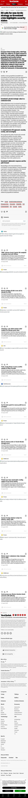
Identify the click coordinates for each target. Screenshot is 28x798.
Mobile (2, 723)
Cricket (2, 748)
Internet (3, 721)
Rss (17, 757)
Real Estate (17, 710)
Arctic (6, 201)
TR (13, 615)
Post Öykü (8, 775)
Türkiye (16, 694)
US (23, 204)
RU (22, 615)
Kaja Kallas (19, 204)
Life (15, 716)
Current (16, 726)
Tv (15, 734)
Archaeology (17, 719)
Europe (12, 10)
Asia (2, 710)
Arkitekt (3, 775)
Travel (15, 732)
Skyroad (22, 773)
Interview (16, 730)
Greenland (12, 204)
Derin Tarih (16, 773)
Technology (4, 716)
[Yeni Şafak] (14, 1)
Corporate (4, 757)
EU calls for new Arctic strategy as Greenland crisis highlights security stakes (21, 10)
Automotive (17, 707)
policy (20, 206)
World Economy (18, 714)
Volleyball (3, 742)
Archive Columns (19, 700)
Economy (17, 704)
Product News (4, 725)
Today (2, 694)
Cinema (16, 723)
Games (2, 719)
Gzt (2, 773)
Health (16, 728)
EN (15, 615)
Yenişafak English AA (5, 22)
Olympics (3, 749)
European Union (5, 204)
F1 (1, 746)
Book (15, 721)
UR (24, 615)
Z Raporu (6, 773)
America (3, 709)
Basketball (3, 740)
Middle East (3, 714)
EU (11, 206)
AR (18, 615)
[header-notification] (26, 1)
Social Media (4, 728)
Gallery (16, 697)
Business (16, 709)
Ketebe (10, 773)
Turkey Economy (18, 712)
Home (2, 10)
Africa (2, 707)
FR (20, 615)
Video (2, 697)
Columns (3, 700)
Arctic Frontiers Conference (16, 201)
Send (24, 221)
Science (3, 726)
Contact (11, 757)
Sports (3, 736)
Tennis (2, 744)
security (15, 206)
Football (3, 739)
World (7, 10)
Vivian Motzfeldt (5, 206)
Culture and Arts (18, 725)
